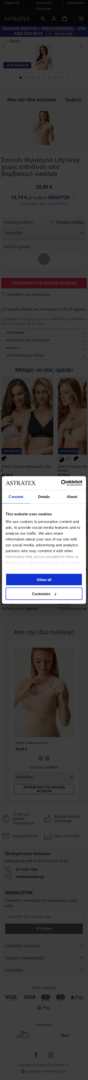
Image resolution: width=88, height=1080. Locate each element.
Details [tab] (44, 496)
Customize (41, 594)
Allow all (44, 579)
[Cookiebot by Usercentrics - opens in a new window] (62, 483)
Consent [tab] (16, 496)
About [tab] (72, 496)
